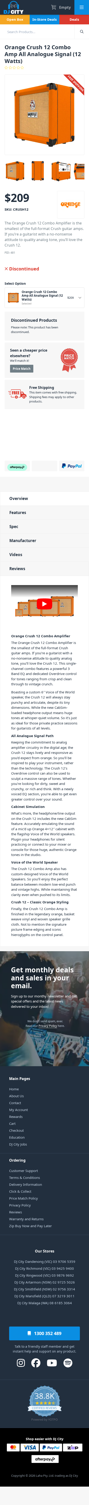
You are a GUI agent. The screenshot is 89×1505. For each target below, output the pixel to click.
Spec (13, 526)
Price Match (22, 369)
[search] (37, 31)
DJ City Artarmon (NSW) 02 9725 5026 (44, 1282)
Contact (15, 1102)
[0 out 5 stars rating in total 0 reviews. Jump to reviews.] (44, 67)
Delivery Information (25, 1184)
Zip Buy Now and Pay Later (30, 1226)
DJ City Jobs (18, 1144)
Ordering (17, 1160)
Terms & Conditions (24, 1177)
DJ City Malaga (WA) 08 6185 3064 (44, 1303)
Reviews (17, 568)
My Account (18, 1109)
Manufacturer (22, 540)
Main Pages (19, 1078)
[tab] (44, 498)
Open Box (15, 19)
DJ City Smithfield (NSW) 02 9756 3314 (44, 1289)
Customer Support (23, 1170)
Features (17, 512)
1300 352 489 (47, 1333)
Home (14, 1089)
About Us (16, 1096)
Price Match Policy (23, 1198)
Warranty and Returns (26, 1219)
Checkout (16, 1130)
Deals (74, 19)
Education (17, 1137)
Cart (12, 1123)
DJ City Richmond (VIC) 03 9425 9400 (44, 1268)
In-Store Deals (44, 19)
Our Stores (44, 1251)
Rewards (16, 1116)
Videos (15, 554)
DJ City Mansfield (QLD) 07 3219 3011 (44, 1296)
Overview (18, 498)
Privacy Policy (48, 1026)
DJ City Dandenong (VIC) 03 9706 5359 (44, 1261)
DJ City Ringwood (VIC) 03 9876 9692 (44, 1275)
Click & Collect (20, 1191)
